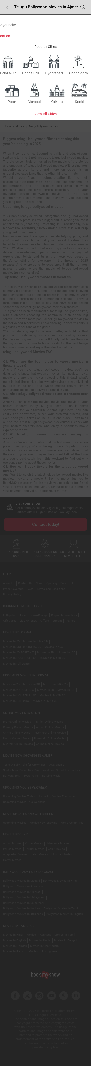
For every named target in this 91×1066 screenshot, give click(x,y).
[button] (7, 7)
